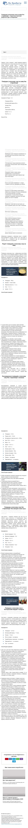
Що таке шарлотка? (9, 780)
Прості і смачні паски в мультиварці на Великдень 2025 (13, 798)
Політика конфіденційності (16, 824)
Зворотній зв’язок (5, 824)
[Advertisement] (14, 35)
